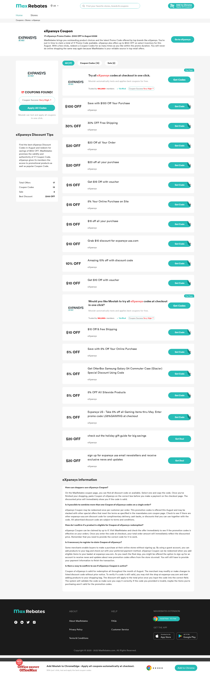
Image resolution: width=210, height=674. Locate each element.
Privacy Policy (75, 629)
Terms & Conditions (78, 638)
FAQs (114, 620)
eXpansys (36, 20)
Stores (27, 20)
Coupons (19, 20)
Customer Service (120, 629)
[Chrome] (181, 6)
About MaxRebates (78, 620)
